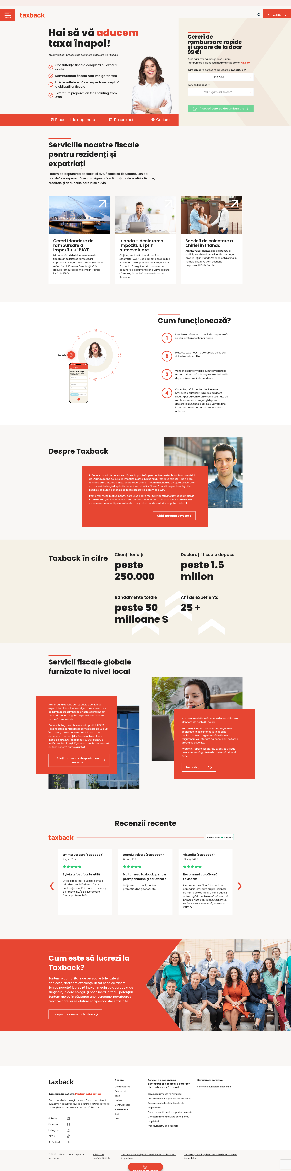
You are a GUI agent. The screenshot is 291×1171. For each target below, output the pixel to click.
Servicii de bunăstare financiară (214, 1086)
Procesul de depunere (74, 120)
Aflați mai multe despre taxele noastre (77, 760)
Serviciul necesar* (199, 85)
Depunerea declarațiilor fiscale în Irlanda (169, 1098)
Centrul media (122, 1104)
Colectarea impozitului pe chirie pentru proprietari (168, 1119)
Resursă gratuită (197, 767)
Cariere (162, 120)
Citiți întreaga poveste (173, 516)
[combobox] (221, 77)
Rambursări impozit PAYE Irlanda (165, 1093)
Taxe (117, 1095)
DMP (117, 1118)
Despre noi (123, 120)
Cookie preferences (145, 1170)
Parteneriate (121, 1109)
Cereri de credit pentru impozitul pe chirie (170, 1112)
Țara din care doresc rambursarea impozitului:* (217, 70)
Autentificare (277, 15)
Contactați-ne (122, 1086)
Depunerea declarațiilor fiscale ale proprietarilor (166, 1105)
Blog (117, 1113)
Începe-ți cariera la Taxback (74, 1014)
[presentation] (51, 886)
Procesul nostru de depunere (163, 1125)
